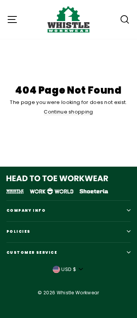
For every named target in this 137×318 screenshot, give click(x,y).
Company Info (26, 210)
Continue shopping (68, 112)
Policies (18, 231)
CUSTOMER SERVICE (31, 252)
